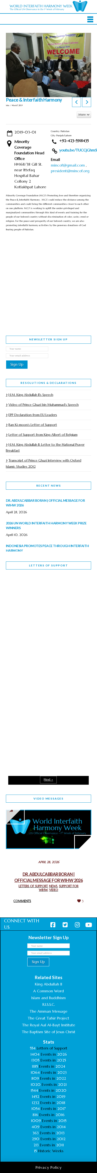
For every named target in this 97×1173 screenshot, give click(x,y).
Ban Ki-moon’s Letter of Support (32, 425)
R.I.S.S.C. (48, 1004)
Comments (22, 901)
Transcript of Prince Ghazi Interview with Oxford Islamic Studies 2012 (43, 463)
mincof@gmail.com (68, 165)
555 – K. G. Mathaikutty (38, 592)
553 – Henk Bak (30, 721)
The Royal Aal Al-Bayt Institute (48, 1025)
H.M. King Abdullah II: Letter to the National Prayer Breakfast (45, 447)
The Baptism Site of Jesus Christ (48, 1031)
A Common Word (48, 991)
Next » (48, 780)
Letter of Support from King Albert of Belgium (42, 434)
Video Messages (48, 798)
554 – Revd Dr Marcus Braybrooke (37, 660)
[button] (90, 19)
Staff (18, 627)
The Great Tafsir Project (48, 1018)
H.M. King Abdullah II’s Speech (30, 395)
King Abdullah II (48, 984)
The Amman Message (48, 1011)
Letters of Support (48, 565)
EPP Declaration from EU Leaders (32, 415)
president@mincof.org (70, 170)
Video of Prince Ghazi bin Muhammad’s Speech (43, 404)
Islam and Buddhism (48, 997)
